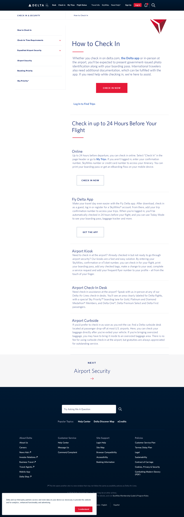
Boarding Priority (25, 71)
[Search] (153, 5)
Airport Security (24, 60)
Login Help (101, 442)
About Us (23, 442)
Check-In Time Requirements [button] (30, 40)
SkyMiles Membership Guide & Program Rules (130, 496)
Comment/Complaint (67, 452)
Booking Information (105, 462)
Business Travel (26, 462)
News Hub (24, 452)
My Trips (101, 159)
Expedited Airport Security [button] (29, 50)
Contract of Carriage (144, 462)
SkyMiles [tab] (105, 5)
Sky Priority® (23, 81)
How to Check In (24, 30)
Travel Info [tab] (95, 5)
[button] (46, 5)
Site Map (100, 447)
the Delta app (130, 58)
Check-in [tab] (61, 5)
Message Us (63, 447)
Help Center (84, 421)
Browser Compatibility (106, 452)
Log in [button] (137, 5)
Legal (137, 452)
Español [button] (116, 505)
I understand (83, 509)
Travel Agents (25, 467)
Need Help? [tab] (115, 5)
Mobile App (24, 471)
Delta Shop (24, 476)
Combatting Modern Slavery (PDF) (147, 473)
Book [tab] (54, 5)
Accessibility (102, 457)
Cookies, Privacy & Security (147, 467)
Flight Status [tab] (82, 5)
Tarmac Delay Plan (143, 447)
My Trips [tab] (71, 5)
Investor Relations (27, 457)
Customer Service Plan (145, 442)
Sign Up (128, 5)
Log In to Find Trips (84, 103)
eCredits (122, 421)
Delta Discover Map (104, 421)
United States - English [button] (98, 505)
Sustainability (141, 457)
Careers (23, 447)
